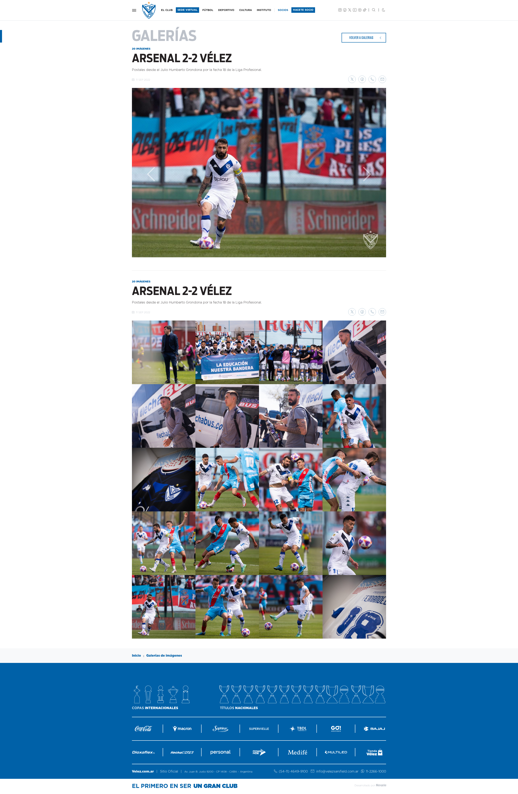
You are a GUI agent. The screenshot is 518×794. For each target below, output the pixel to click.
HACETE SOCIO (303, 10)
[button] (352, 79)
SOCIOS (283, 10)
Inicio (136, 655)
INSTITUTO (264, 10)
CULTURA (245, 10)
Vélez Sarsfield (149, 10)
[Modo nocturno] (380, 10)
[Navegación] (134, 10)
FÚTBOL (207, 10)
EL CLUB (167, 10)
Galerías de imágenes (164, 655)
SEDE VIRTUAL (187, 10)
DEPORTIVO (226, 10)
